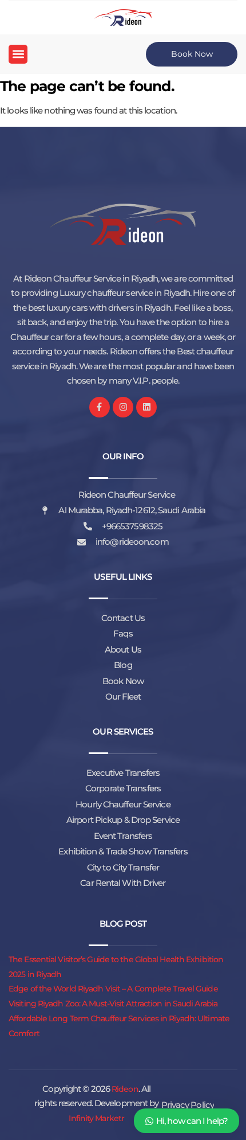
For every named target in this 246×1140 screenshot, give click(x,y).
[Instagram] (123, 407)
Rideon (125, 1089)
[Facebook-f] (99, 407)
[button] (18, 54)
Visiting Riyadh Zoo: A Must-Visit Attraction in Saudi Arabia (113, 1003)
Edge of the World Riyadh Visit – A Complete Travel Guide (113, 988)
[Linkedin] (146, 407)
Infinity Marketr (96, 1118)
